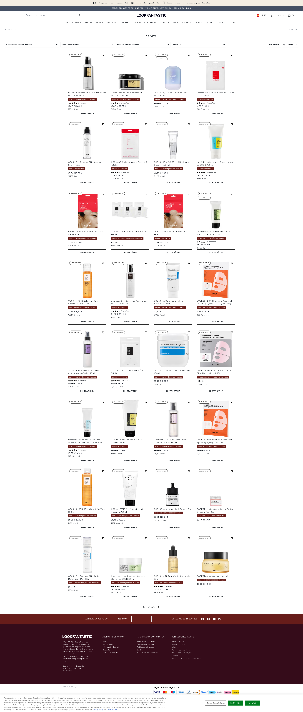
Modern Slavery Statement (147, 653)
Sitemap (175, 656)
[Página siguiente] (158, 607)
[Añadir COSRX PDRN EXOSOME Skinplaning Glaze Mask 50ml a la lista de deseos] (189, 124)
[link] (277, 15)
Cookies (140, 650)
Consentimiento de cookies (74, 666)
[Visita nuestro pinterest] (220, 619)
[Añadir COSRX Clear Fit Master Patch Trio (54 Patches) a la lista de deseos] (146, 194)
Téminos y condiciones (146, 641)
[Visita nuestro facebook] (202, 619)
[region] (151, 703)
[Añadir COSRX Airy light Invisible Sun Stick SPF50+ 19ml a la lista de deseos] (189, 55)
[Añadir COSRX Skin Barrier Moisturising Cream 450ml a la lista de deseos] (189, 332)
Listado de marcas (179, 644)
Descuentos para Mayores (182, 653)
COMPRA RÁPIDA (87, 113)
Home (7, 29)
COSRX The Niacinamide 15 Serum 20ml (172, 509)
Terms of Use (112, 709)
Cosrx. (151, 36)
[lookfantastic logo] (151, 15)
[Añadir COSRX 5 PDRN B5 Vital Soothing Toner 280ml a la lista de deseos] (103, 471)
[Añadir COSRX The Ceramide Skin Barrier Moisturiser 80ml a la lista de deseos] (189, 263)
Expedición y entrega (145, 644)
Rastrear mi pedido (110, 653)
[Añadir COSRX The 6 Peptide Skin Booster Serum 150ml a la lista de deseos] (103, 124)
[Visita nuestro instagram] (208, 619)
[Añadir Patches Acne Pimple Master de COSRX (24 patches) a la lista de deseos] (232, 55)
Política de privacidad (145, 647)
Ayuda (105, 641)
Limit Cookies (235, 703)
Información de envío (111, 647)
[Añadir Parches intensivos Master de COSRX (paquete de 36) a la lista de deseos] (103, 194)
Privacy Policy (98, 709)
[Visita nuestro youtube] (214, 619)
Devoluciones (108, 644)
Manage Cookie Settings (216, 703)
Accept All (252, 703)
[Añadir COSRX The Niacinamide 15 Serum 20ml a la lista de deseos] (189, 471)
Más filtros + (274, 45)
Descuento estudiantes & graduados (186, 659)
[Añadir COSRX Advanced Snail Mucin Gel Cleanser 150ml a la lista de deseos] (146, 402)
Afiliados (175, 647)
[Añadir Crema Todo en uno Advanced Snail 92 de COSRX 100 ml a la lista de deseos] (146, 55)
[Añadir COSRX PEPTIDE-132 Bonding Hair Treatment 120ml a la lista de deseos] (146, 471)
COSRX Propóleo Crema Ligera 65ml (214, 576)
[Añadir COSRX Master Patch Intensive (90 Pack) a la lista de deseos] (189, 194)
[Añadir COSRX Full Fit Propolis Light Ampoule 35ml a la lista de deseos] (189, 538)
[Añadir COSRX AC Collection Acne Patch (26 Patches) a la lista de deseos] (146, 124)
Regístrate (123, 619)
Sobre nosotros (178, 641)
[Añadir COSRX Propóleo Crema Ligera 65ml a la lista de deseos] (232, 538)
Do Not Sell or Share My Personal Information (76, 670)
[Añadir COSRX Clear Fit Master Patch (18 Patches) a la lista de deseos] (146, 332)
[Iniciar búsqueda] (78, 15)
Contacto (106, 650)
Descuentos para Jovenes (182, 650)
